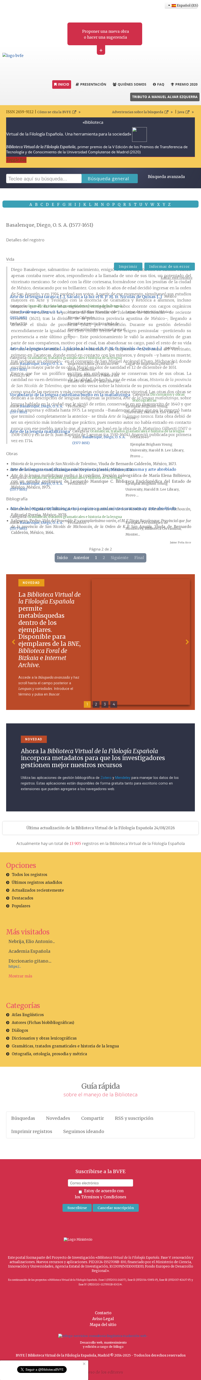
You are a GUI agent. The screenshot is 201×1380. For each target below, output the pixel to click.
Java (180, 112)
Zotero (106, 778)
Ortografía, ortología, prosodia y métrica (49, 1054)
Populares (21, 906)
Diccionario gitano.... (30, 961)
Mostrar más (20, 976)
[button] (14, 642)
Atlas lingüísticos (28, 1014)
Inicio (62, 557)
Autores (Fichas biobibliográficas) (43, 1022)
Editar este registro (176, 278)
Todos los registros (29, 874)
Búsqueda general (108, 178)
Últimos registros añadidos (37, 882)
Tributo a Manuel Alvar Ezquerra (165, 96)
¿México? (171, 348)
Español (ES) (186, 5)
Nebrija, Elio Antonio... (32, 941)
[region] (100, 642)
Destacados (22, 898)
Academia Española (29, 951)
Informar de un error (169, 266)
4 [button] (114, 704)
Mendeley (122, 778)
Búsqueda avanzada (166, 176)
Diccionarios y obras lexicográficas (44, 1038)
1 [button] (87, 704)
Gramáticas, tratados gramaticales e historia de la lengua (74, 306)
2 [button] (96, 704)
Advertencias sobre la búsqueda (137, 112)
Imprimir (128, 266)
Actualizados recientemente (38, 890)
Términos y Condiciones (103, 1197)
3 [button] (105, 704)
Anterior (81, 557)
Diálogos (20, 1030)
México (170, 296)
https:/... (15, 967)
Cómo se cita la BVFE (54, 112)
